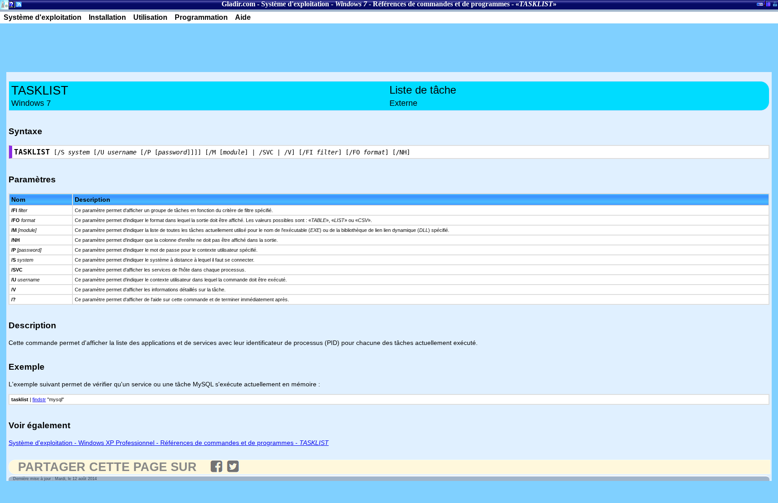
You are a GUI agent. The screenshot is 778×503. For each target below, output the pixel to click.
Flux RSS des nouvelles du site (17, 6)
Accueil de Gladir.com (4, 4)
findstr (39, 399)
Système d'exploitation (295, 4)
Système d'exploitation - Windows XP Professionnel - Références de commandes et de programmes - (169, 442)
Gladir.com (238, 4)
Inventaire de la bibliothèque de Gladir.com (767, 3)
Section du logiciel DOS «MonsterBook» (760, 5)
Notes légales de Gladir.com (10, 6)
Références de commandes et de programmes (441, 4)
